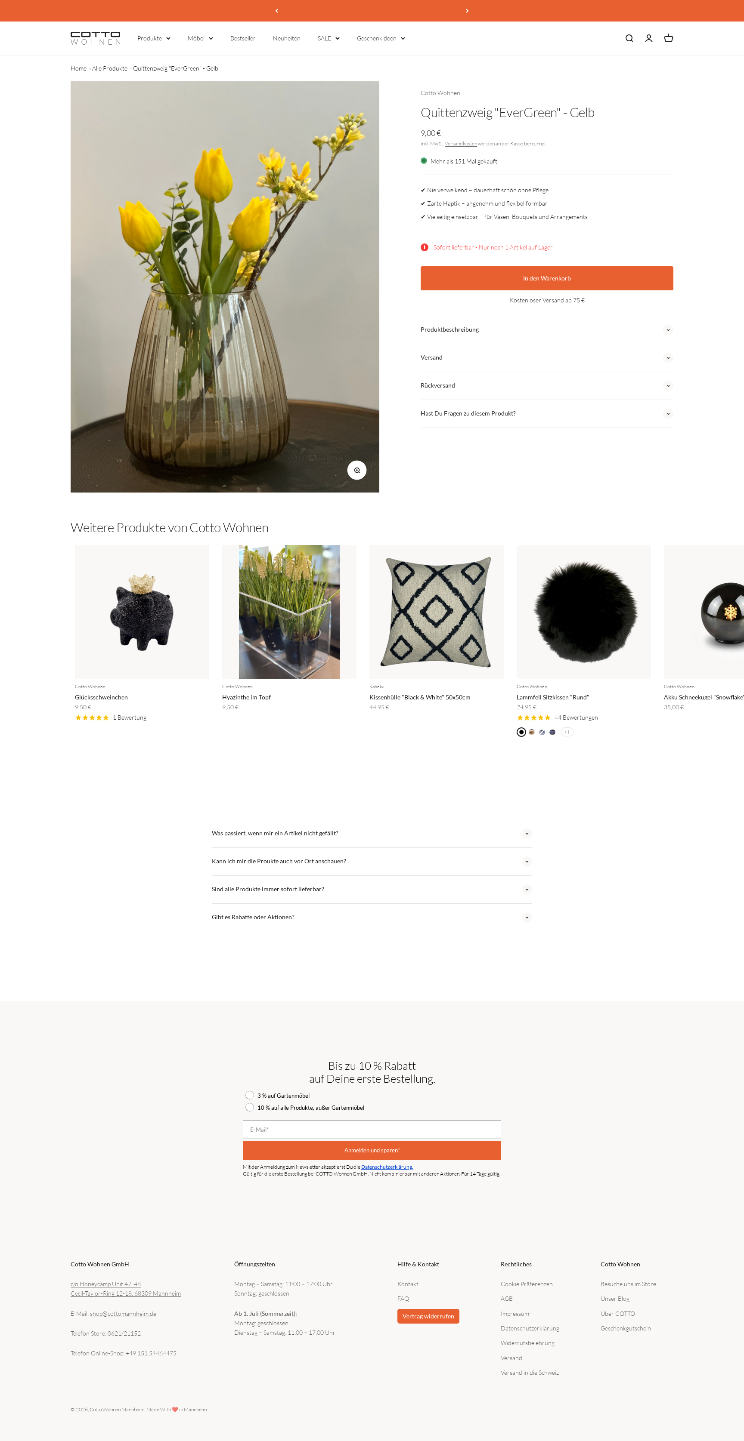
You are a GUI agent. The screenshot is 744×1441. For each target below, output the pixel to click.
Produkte (149, 38)
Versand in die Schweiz (530, 1372)
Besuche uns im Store (628, 1283)
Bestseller (243, 38)
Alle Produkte (109, 68)
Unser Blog (615, 1298)
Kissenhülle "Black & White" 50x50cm (420, 697)
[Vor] (467, 10)
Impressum (515, 1313)
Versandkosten (461, 143)
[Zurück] (276, 10)
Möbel (196, 38)
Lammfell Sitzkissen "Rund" (553, 697)
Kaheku (376, 687)
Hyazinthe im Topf (246, 697)
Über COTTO (618, 1313)
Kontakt (407, 1283)
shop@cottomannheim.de (123, 1313)
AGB (507, 1298)
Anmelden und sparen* (372, 1150)
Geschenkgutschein (626, 1328)
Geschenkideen (377, 38)
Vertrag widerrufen (428, 1316)
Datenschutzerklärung (530, 1328)
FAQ (403, 1298)
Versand (511, 1357)
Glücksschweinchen (101, 697)
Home (79, 68)
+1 (567, 732)
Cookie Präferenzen (527, 1283)
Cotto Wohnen (440, 92)
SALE (324, 38)
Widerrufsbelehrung (528, 1342)
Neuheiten (287, 38)
